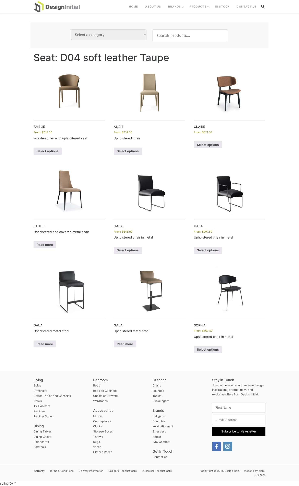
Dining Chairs (42, 436)
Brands (174, 6)
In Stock (222, 6)
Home (133, 6)
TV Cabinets (42, 406)
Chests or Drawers (105, 395)
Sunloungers (161, 401)
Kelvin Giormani (163, 426)
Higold (157, 436)
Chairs (157, 385)
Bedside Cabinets (105, 390)
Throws (98, 436)
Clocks (97, 426)
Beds (96, 385)
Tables (157, 395)
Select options (48, 151)
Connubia (159, 421)
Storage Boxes (103, 431)
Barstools (40, 447)
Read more (45, 245)
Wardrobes (100, 401)
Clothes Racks (102, 452)
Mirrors (98, 416)
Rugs (96, 441)
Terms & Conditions (62, 470)
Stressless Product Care (157, 470)
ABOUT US (153, 6)
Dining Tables (42, 431)
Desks (38, 401)
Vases (97, 447)
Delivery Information (91, 470)
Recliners (40, 411)
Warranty (39, 470)
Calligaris (159, 416)
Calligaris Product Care (122, 470)
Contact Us (247, 6)
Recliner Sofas (43, 416)
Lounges (158, 390)
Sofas (37, 385)
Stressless (159, 431)
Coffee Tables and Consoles (52, 395)
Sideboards (41, 441)
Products (198, 6)
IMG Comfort (161, 441)
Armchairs (40, 390)
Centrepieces (102, 421)
